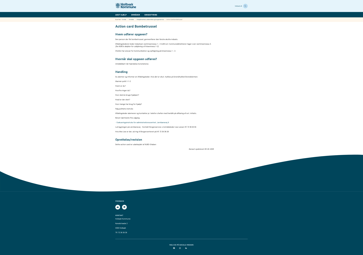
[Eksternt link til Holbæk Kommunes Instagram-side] (182, 248)
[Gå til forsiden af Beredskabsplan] (174, 6)
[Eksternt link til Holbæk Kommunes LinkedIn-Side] (188, 248)
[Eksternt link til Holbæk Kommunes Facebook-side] (176, 248)
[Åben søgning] (245, 6)
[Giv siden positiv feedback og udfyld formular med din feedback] (117, 207)
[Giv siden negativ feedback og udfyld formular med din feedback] (124, 207)
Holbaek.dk (238, 6)
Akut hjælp (121, 15)
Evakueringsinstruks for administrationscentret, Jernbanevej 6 (143, 122)
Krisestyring (150, 15)
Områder (135, 15)
